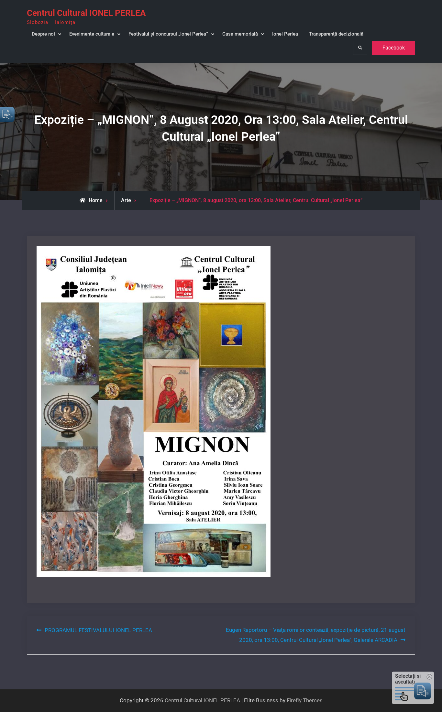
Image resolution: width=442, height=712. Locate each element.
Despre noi (43, 34)
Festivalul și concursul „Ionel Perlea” (168, 34)
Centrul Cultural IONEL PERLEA (86, 13)
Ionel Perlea (285, 34)
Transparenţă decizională (336, 34)
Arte (126, 200)
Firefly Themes (305, 700)
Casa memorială (240, 34)
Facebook (393, 48)
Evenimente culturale (91, 34)
